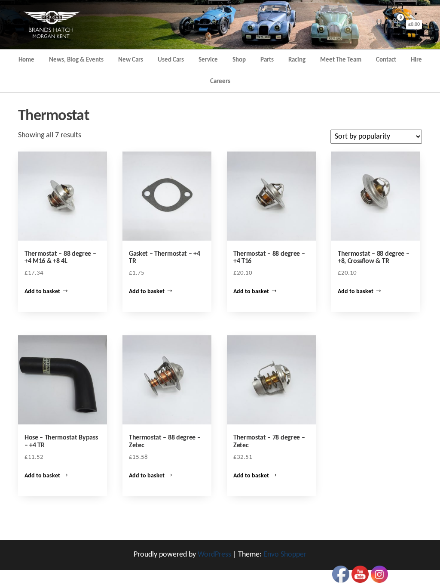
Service (208, 60)
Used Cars (171, 60)
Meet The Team (340, 60)
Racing (297, 60)
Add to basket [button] (42, 291)
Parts (267, 60)
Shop (239, 60)
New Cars (130, 60)
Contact (386, 60)
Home (26, 60)
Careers (220, 81)
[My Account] (379, 24)
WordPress (214, 555)
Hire (416, 60)
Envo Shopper (284, 555)
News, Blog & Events (76, 60)
